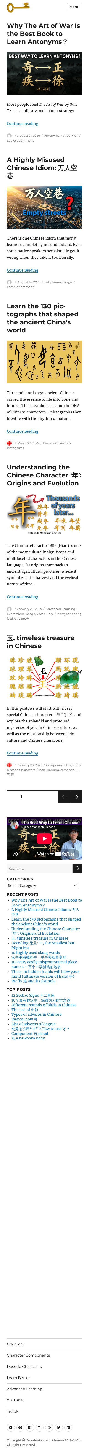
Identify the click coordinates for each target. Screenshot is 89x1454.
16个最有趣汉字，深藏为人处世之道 (40, 1000)
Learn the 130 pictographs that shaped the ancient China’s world (43, 318)
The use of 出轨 (24, 1009)
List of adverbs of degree (33, 1024)
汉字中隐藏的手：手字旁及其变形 (38, 957)
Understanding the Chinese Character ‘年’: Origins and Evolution (44, 475)
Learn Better (18, 1378)
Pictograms (15, 448)
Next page (76, 802)
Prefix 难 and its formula (33, 981)
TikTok (12, 1411)
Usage (67, 282)
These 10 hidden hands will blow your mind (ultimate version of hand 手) (45, 974)
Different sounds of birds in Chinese (43, 1005)
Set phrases (52, 282)
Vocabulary (45, 614)
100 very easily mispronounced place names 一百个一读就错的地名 (44, 964)
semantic (67, 770)
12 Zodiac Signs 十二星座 (33, 995)
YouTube (15, 1400)
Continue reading (22, 123)
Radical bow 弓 (24, 1019)
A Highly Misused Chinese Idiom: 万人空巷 (42, 168)
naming (53, 770)
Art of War (70, 135)
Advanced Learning (60, 609)
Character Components (28, 1355)
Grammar (15, 1344)
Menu (75, 7)
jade (42, 770)
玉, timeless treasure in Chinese (41, 642)
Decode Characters (57, 443)
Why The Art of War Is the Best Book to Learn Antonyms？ (43, 34)
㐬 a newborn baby (28, 1038)
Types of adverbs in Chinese (36, 1014)
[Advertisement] (42, 1113)
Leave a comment (20, 140)
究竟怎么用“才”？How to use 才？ (40, 1028)
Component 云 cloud (29, 1033)
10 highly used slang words (35, 952)
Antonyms (51, 135)
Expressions (15, 614)
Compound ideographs (63, 765)
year (22, 618)
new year (64, 614)
